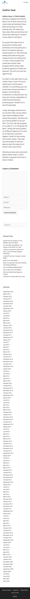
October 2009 (7, 566)
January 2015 (7, 414)
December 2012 (8, 475)
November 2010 (8, 535)
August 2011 (7, 513)
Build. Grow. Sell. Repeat (10, 260)
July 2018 (6, 313)
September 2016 (8, 366)
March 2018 (6, 323)
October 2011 (7, 509)
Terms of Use (15, 592)
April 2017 (6, 349)
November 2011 (8, 506)
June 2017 (6, 344)
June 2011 (6, 518)
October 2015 (7, 393)
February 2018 (7, 325)
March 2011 (6, 525)
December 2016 (8, 359)
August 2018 (7, 311)
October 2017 (7, 335)
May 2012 (6, 492)
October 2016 (7, 364)
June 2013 (6, 460)
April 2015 (6, 407)
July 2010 (6, 545)
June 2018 (6, 316)
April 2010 (6, 552)
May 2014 (6, 434)
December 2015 (8, 388)
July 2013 (6, 458)
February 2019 (7, 296)
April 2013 (6, 465)
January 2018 (7, 328)
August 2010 (7, 542)
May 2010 (6, 550)
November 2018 (8, 303)
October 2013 (7, 451)
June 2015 (6, 402)
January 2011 (7, 530)
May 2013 (6, 463)
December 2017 (8, 330)
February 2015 (7, 412)
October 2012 (7, 480)
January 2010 (7, 559)
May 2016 (6, 376)
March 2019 (6, 294)
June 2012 (6, 489)
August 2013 (7, 455)
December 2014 (8, 417)
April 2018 (6, 320)
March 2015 (6, 410)
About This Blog (6, 590)
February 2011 (7, 528)
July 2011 (6, 516)
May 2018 (6, 318)
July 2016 (6, 371)
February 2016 (7, 383)
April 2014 (6, 436)
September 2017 (8, 337)
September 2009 (8, 569)
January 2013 (7, 472)
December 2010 (8, 533)
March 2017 (6, 352)
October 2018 (7, 306)
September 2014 (8, 424)
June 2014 (6, 431)
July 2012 (6, 487)
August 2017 (7, 340)
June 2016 (6, 373)
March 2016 (6, 381)
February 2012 (7, 499)
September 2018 (8, 308)
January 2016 (7, 385)
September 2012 (8, 482)
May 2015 (6, 405)
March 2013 (6, 467)
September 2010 (8, 540)
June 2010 (6, 547)
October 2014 (7, 422)
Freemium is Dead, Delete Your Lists (14, 276)
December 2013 (8, 446)
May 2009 (6, 578)
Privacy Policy (24, 590)
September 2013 (8, 453)
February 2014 (7, 441)
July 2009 (6, 574)
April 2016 (6, 378)
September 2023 (8, 291)
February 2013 (7, 470)
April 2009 (6, 581)
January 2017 (7, 357)
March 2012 (6, 496)
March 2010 (6, 554)
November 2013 (8, 448)
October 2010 (7, 537)
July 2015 (6, 400)
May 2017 (6, 347)
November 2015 (8, 390)
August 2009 (7, 571)
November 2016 (8, 361)
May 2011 (6, 521)
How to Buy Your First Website (12, 270)
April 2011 (6, 523)
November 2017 (8, 332)
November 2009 (8, 564)
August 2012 (7, 484)
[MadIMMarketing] (5, 2)
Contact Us (16, 590)
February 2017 (7, 354)
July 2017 (6, 342)
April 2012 (6, 494)
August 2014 (7, 427)
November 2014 (8, 419)
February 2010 (7, 557)
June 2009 (6, 576)
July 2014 (6, 429)
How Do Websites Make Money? (12, 267)
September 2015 (8, 395)
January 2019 (7, 299)
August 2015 (7, 398)
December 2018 (8, 301)
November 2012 (8, 477)
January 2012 (7, 501)
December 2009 (8, 562)
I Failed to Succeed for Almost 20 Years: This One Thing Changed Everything (13, 251)
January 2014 (7, 443)
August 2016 (7, 369)
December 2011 (8, 504)
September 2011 (8, 511)
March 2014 (6, 439)
